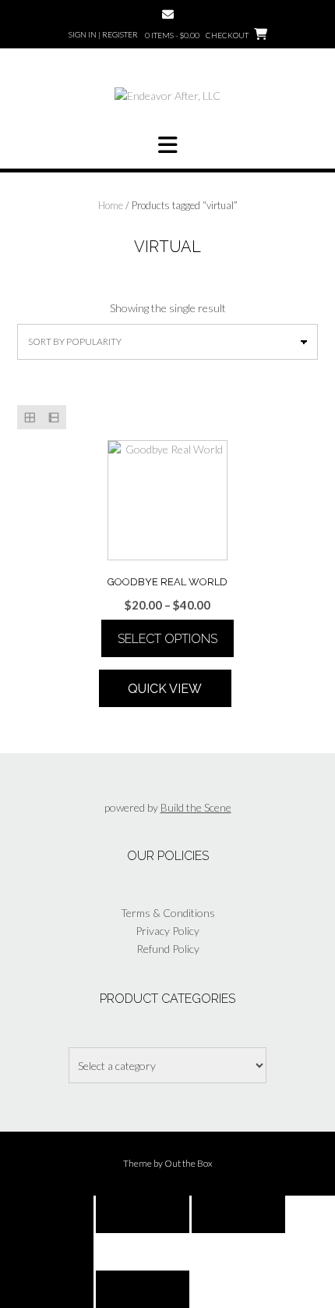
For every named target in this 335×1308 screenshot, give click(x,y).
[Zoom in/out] (46, 1214)
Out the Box (188, 1163)
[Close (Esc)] (46, 1252)
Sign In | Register (103, 34)
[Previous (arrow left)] (46, 1289)
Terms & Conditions (168, 912)
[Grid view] (29, 417)
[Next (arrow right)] (142, 1289)
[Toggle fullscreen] (142, 1214)
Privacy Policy (167, 930)
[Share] (238, 1214)
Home (110, 205)
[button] (167, 145)
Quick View (165, 688)
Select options (167, 638)
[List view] (53, 417)
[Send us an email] (167, 14)
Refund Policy (167, 948)
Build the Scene (195, 807)
